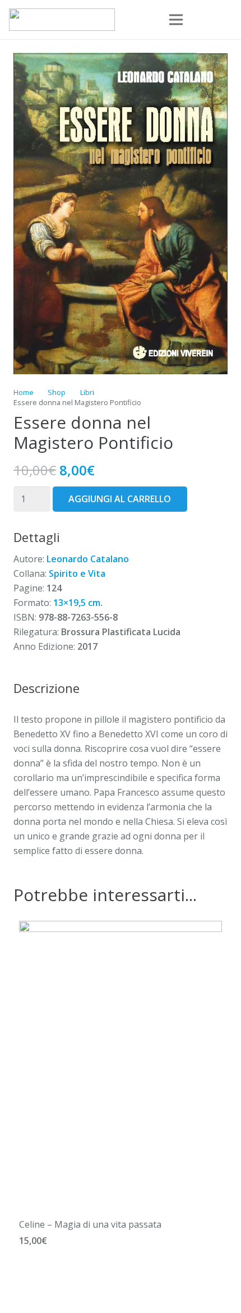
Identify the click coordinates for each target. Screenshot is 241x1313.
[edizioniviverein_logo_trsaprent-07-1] (62, 19)
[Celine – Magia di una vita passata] (120, 928)
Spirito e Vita (77, 573)
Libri (87, 392)
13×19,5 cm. (78, 602)
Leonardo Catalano (88, 559)
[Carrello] (227, 19)
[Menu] (176, 20)
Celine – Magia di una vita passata (90, 1224)
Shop (57, 392)
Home (23, 392)
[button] (202, 19)
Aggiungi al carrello (119, 499)
